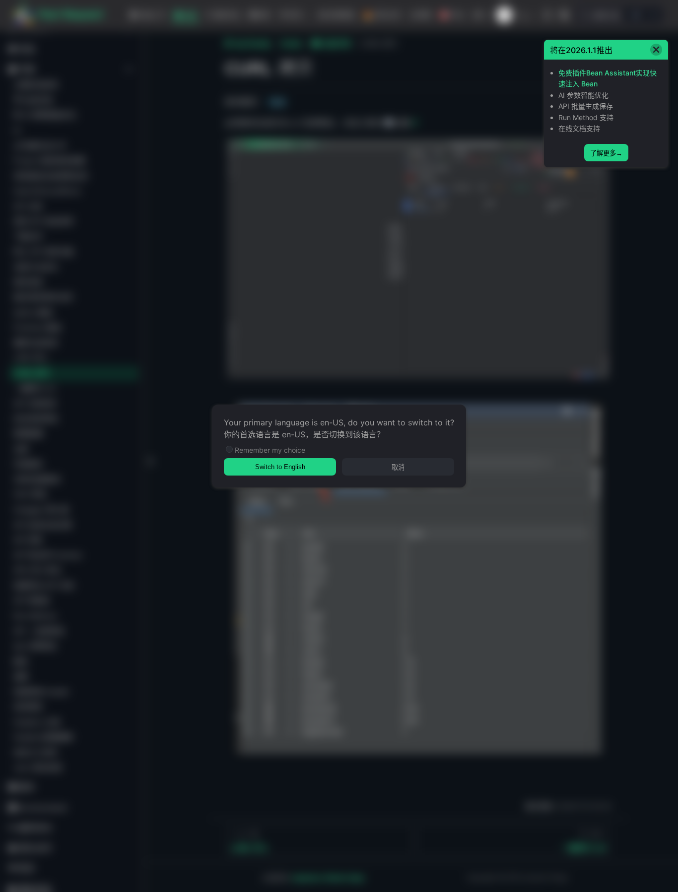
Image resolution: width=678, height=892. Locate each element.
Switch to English (280, 467)
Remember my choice (270, 450)
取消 (398, 467)
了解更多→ (606, 153)
